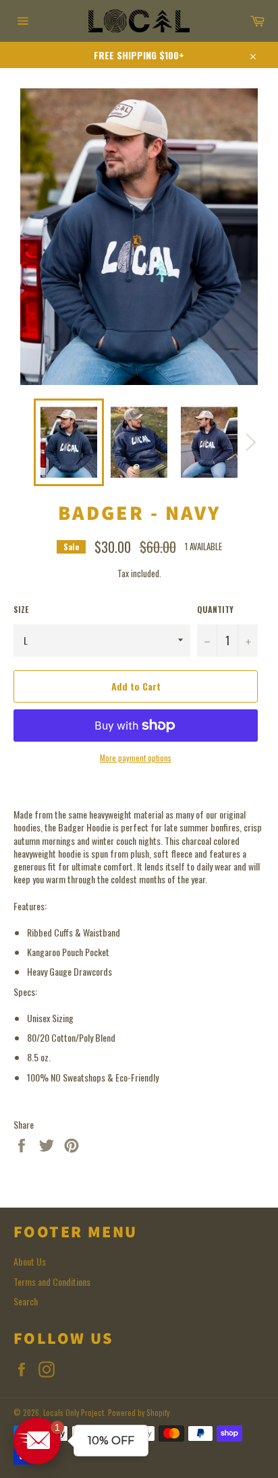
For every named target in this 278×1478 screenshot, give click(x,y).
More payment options (135, 757)
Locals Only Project (73, 1412)
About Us (29, 1261)
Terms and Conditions (51, 1281)
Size (20, 609)
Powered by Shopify (138, 1412)
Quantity (215, 609)
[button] (37, 1441)
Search (25, 1301)
